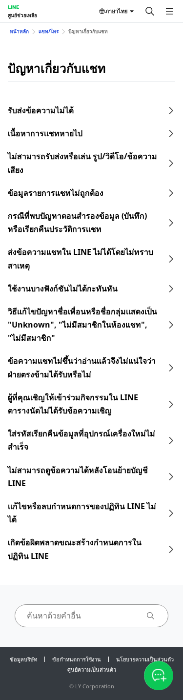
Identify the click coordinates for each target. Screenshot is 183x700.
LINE (13, 6)
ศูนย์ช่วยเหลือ (22, 15)
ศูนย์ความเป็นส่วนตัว (91, 669)
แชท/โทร (49, 31)
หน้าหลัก (19, 31)
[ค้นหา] (150, 11)
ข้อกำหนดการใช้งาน (76, 659)
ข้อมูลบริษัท (23, 659)
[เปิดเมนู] (169, 11)
